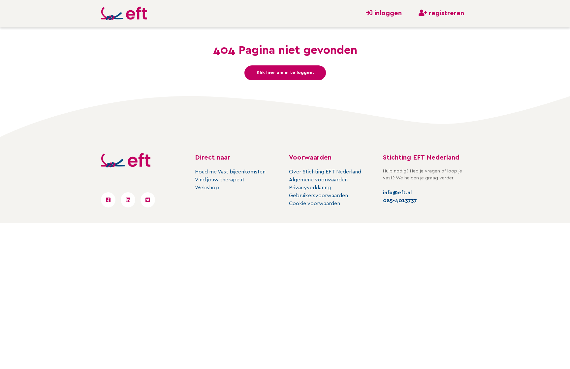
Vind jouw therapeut (219, 179)
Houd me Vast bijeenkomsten (230, 171)
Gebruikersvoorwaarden (318, 195)
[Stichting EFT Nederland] (124, 13)
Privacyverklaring (310, 187)
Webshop (207, 187)
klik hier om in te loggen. (285, 73)
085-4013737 (400, 200)
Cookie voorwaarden (314, 203)
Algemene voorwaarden (318, 179)
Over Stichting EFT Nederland (325, 171)
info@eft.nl (397, 192)
